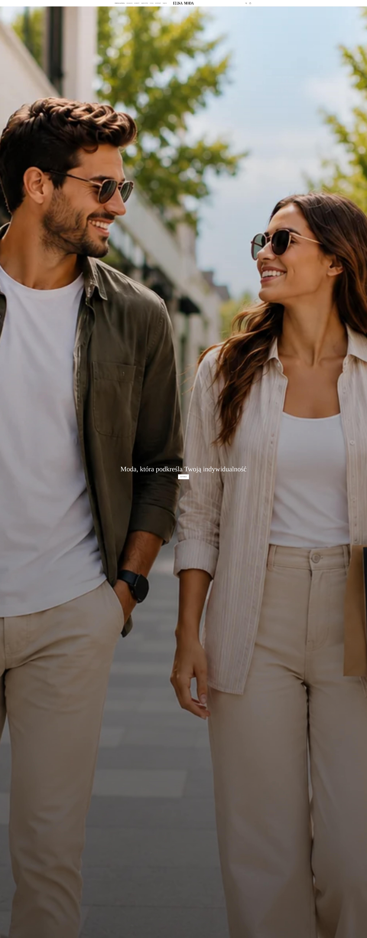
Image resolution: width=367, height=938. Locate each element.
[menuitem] (165, 3)
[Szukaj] (246, 3)
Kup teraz (183, 476)
